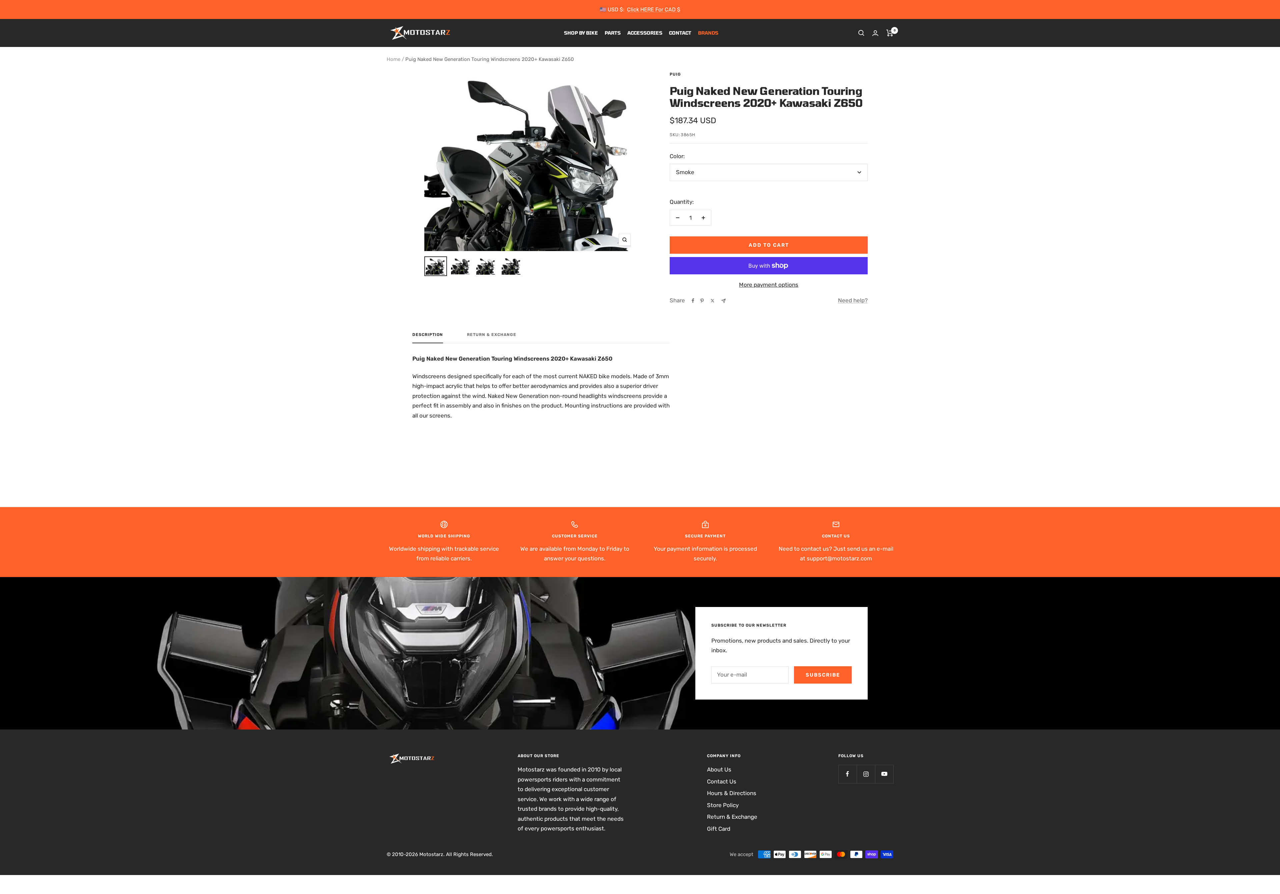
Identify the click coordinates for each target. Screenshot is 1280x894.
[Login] (875, 33)
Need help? (853, 300)
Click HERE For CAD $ (653, 9)
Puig (675, 74)
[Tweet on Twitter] (712, 300)
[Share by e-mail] (723, 301)
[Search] (861, 33)
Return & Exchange (491, 334)
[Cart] (889, 33)
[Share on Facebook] (693, 300)
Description (427, 334)
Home (393, 59)
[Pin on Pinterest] (702, 300)
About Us (719, 769)
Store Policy (723, 805)
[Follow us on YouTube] (884, 774)
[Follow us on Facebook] (847, 774)
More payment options (768, 284)
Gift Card (718, 828)
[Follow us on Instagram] (866, 774)
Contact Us (721, 781)
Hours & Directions (731, 793)
